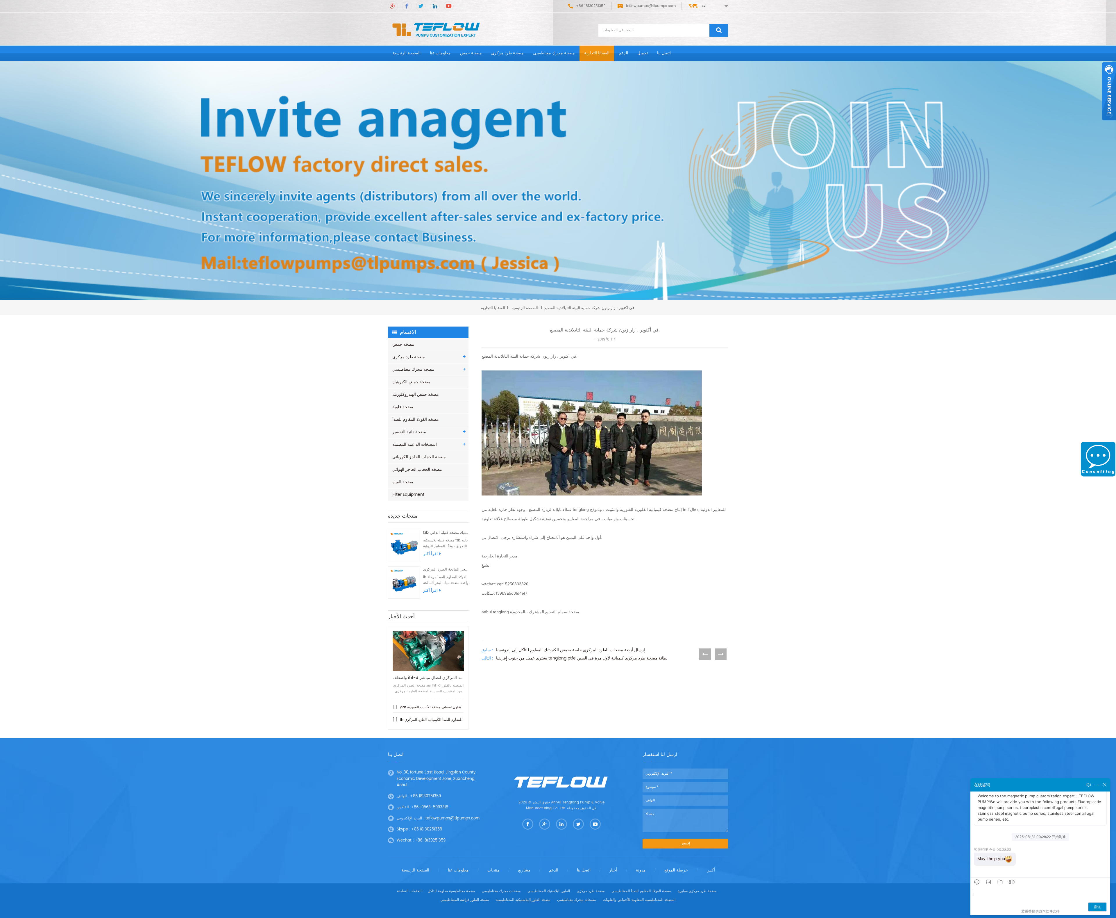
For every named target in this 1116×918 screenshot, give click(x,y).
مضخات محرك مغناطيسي (501, 891)
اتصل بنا (664, 53)
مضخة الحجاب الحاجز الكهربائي (419, 457)
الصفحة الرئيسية (407, 53)
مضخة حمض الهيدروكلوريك (415, 394)
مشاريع (524, 870)
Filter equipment (408, 494)
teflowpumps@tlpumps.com (651, 6)
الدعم (623, 53)
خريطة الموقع (676, 870)
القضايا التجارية (596, 53)
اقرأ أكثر (430, 554)
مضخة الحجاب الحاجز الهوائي (417, 469)
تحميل (642, 53)
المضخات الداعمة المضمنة (414, 444)
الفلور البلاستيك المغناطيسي (548, 891)
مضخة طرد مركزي (507, 53)
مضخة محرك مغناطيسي (554, 53)
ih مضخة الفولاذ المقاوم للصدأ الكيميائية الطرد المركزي (441, 720)
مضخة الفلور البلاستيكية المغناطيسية (523, 900)
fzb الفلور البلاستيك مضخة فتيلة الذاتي (445, 533)
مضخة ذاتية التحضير (409, 432)
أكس (711, 870)
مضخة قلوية (402, 407)
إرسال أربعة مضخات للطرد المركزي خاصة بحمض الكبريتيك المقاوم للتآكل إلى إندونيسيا (570, 650)
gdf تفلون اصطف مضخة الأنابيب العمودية (430, 707)
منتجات (493, 870)
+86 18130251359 (425, 796)
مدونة (641, 870)
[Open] (1109, 91)
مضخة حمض (471, 53)
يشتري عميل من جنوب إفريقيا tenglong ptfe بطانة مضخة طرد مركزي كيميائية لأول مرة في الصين (582, 658)
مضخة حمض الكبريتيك (411, 382)
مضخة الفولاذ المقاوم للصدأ (415, 419)
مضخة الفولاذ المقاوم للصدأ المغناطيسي (641, 891)
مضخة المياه (402, 482)
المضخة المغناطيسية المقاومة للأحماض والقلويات (639, 900)
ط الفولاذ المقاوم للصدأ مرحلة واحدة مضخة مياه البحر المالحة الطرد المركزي (445, 569)
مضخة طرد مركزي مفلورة (697, 891)
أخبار (613, 870)
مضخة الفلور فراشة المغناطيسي (465, 900)
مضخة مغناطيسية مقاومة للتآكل (451, 891)
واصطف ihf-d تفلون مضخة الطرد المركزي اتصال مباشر (428, 677)
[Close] (1109, 123)
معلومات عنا (440, 53)
